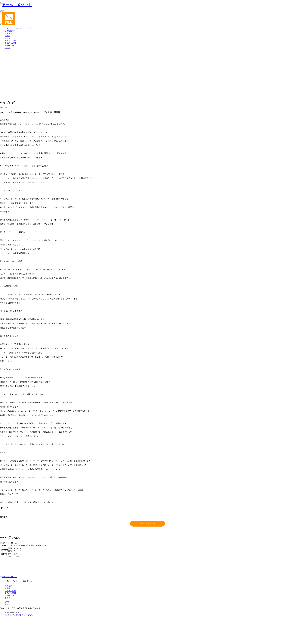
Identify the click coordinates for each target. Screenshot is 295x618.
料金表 (7, 36)
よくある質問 (10, 43)
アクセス (8, 33)
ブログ (7, 48)
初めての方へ (10, 31)
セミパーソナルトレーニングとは (18, 28)
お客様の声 (9, 45)
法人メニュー (10, 40)
